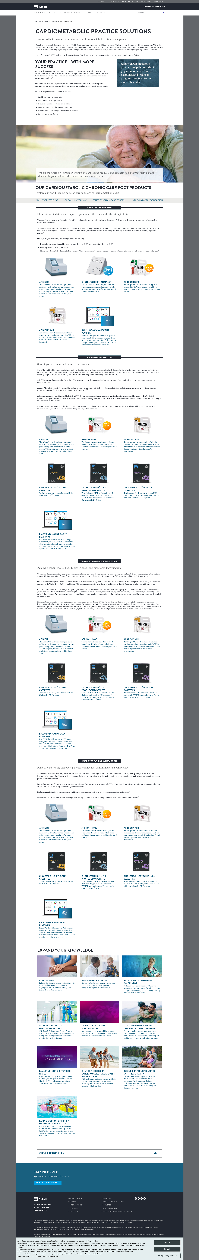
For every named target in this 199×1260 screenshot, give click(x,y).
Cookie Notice (29, 1256)
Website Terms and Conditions (89, 1234)
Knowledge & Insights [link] (70, 13)
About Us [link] (101, 13)
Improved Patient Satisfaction (147, 200)
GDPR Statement (44, 1236)
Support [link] (89, 13)
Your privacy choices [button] (167, 1256)
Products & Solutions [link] (45, 13)
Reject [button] (167, 1249)
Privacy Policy (105, 1234)
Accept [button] (167, 1243)
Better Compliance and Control (109, 200)
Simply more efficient (47, 200)
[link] (35, 21)
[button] (160, 13)
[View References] (155, 1153)
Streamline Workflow (75, 200)
